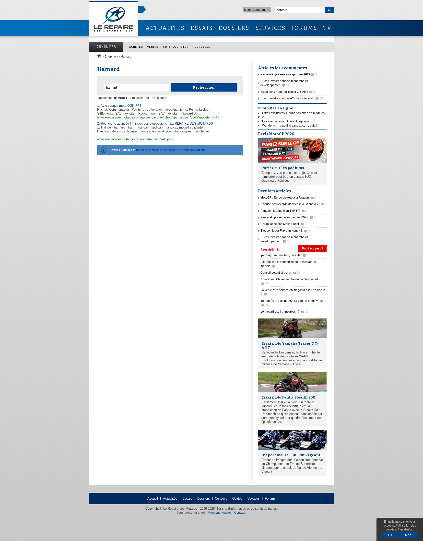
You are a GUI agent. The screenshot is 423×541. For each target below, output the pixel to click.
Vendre (153, 46)
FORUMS (304, 28)
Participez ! (312, 248)
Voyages (253, 498)
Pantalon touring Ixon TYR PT (283, 210)
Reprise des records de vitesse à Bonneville (293, 204)
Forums (270, 498)
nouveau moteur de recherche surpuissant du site (171, 150)
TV (327, 28)
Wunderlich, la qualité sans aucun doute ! (289, 125)
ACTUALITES (165, 28)
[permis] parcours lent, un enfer (285, 255)
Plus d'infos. (405, 529)
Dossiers (203, 498)
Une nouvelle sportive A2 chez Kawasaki (291, 98)
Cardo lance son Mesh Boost (283, 224)
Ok (390, 535)
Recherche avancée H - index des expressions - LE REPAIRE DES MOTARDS (157, 123)
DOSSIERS (234, 28)
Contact (239, 512)
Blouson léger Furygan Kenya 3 (285, 230)
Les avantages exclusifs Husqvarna (285, 121)
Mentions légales (220, 512)
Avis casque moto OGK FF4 (121, 105)
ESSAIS (202, 28)
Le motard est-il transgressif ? (284, 311)
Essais (187, 498)
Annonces (106, 47)
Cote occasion (176, 46)
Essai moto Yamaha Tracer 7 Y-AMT (287, 92)
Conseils (202, 46)
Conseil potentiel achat (280, 272)
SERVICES (270, 28)
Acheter (136, 46)
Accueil (152, 498)
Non (408, 535)
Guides (237, 498)
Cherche (110, 56)
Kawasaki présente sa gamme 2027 (288, 217)
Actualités (170, 498)
